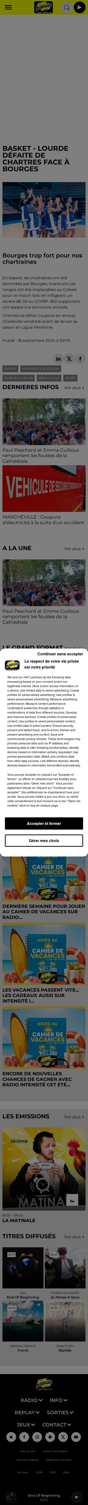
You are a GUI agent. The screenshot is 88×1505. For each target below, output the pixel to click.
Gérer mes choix (44, 840)
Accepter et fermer (44, 823)
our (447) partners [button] (30, 677)
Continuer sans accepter (60, 654)
